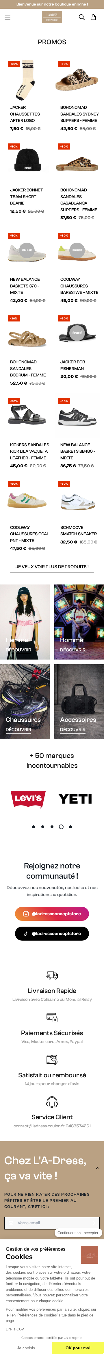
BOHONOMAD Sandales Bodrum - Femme (28, 369)
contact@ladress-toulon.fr (40, 1126)
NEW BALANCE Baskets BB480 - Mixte (77, 452)
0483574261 (78, 1126)
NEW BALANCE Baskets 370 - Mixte (25, 286)
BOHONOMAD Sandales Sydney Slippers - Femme (79, 114)
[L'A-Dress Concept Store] (52, 17)
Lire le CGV (15, 1329)
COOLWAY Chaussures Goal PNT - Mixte (29, 534)
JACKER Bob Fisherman (72, 365)
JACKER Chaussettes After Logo (25, 114)
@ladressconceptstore (56, 913)
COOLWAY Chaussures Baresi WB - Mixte (79, 286)
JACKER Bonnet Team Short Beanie (26, 197)
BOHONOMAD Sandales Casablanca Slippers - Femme (78, 200)
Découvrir (18, 650)
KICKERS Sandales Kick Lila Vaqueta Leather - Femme (29, 452)
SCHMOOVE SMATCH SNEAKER (78, 531)
